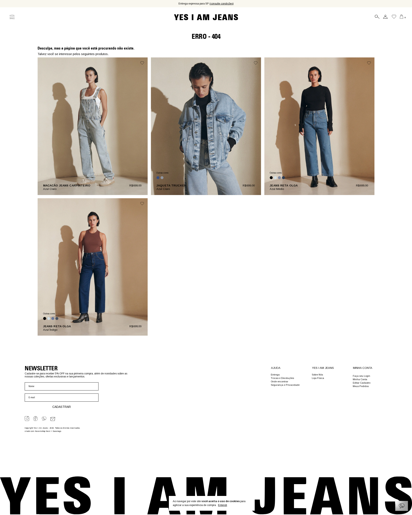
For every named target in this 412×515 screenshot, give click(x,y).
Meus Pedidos (361, 386)
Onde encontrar (279, 381)
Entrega (275, 374)
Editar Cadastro (361, 382)
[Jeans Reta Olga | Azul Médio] (279, 177)
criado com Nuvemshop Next (37, 431)
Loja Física (318, 378)
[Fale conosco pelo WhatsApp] (401, 506)
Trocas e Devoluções (282, 378)
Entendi (222, 505)
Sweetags (57, 431)
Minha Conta (360, 379)
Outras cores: (162, 173)
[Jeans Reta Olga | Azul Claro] (275, 177)
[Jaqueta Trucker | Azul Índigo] (157, 177)
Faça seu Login (361, 376)
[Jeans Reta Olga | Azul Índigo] (283, 177)
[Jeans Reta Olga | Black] (271, 177)
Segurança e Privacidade (285, 385)
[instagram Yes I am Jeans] (27, 418)
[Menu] (10, 17)
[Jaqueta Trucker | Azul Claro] (162, 177)
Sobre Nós (317, 374)
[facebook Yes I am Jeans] (35, 418)
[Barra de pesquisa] (376, 17)
